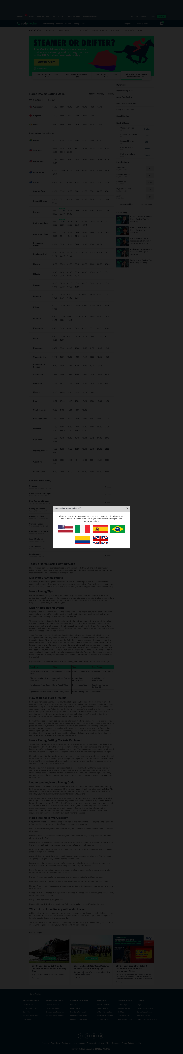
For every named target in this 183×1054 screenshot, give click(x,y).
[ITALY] (83, 532)
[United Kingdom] (100, 544)
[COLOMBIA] (83, 544)
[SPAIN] (100, 532)
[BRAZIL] (117, 532)
